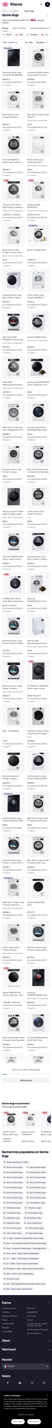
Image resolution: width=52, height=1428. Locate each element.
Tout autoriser (34, 1422)
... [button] (21, 11)
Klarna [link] (4, 11)
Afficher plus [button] (26, 1080)
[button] (14, 82)
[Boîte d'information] (16, 42)
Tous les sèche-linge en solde (14, 1107)
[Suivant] (46, 35)
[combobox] (41, 42)
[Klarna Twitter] (32, 1383)
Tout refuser (18, 1422)
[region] (26, 1409)
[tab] (5, 28)
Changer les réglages (26, 1414)
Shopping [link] (14, 11)
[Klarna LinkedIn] (20, 1383)
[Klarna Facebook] (8, 1383)
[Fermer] (47, 1395)
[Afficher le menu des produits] (47, 15)
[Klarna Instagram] (44, 1383)
